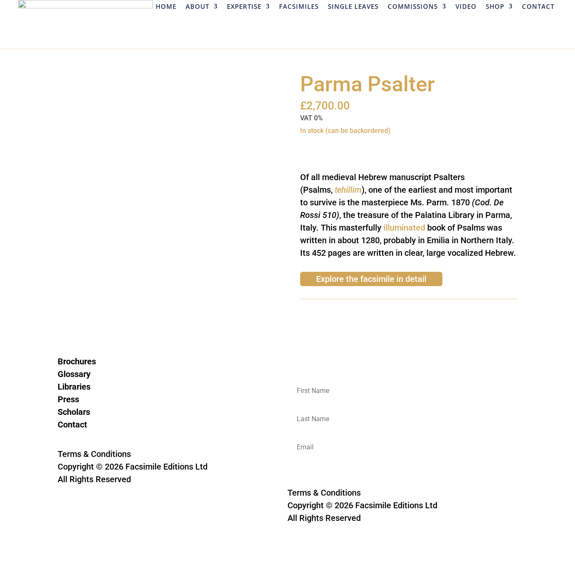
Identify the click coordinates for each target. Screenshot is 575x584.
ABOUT (197, 7)
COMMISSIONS (413, 7)
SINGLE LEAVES (353, 7)
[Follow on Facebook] (64, 437)
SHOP (495, 7)
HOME (166, 7)
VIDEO (466, 7)
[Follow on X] (81, 437)
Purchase (327, 148)
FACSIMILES (299, 7)
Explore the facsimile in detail (371, 279)
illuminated (404, 228)
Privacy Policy (84, 504)
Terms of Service (160, 504)
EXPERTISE (244, 7)
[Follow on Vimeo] (115, 437)
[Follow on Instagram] (98, 437)
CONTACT (538, 7)
